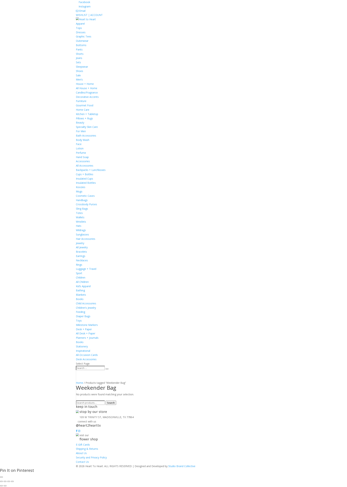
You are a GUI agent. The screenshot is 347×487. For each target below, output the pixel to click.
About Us (81, 453)
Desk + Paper (84, 329)
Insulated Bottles (86, 182)
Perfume (81, 152)
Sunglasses (82, 234)
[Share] (8, 481)
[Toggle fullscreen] (5, 481)
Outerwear (82, 40)
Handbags (82, 200)
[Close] (1, 477)
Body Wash (82, 140)
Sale (78, 75)
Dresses (80, 32)
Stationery (82, 346)
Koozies (80, 187)
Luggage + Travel (86, 269)
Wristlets (81, 221)
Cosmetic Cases (85, 195)
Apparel (80, 23)
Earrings (80, 256)
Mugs (79, 191)
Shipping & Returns (87, 448)
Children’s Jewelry (86, 307)
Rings (79, 264)
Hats (78, 225)
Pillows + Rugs (84, 118)
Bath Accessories (86, 135)
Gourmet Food (84, 105)
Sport (79, 273)
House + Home (85, 84)
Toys (79, 320)
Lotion (79, 148)
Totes (79, 213)
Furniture (81, 101)
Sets (78, 62)
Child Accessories (86, 303)
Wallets (80, 217)
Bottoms (81, 45)
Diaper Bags (83, 316)
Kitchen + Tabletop (87, 114)
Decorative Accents (87, 97)
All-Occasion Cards (87, 355)
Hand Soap (82, 157)
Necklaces (82, 260)
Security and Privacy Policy (91, 457)
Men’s (79, 79)
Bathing (80, 290)
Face (79, 144)
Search (111, 402)
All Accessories (84, 165)
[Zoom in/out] (1, 481)
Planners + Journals (87, 337)
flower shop (89, 439)
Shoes (79, 71)
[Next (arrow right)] (5, 485)
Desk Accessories (86, 359)
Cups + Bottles (84, 174)
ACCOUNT (96, 15)
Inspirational (83, 350)
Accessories (83, 161)
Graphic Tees (83, 36)
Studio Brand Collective (181, 466)
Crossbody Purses (86, 204)
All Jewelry (82, 247)
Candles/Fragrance (87, 92)
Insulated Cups (84, 178)
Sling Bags (82, 208)
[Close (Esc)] (12, 481)
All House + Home (86, 88)
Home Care (82, 109)
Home (79, 382)
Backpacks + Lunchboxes (91, 170)
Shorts (79, 54)
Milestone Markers (87, 325)
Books (79, 299)
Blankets (81, 294)
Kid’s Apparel (83, 286)
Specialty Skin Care (87, 127)
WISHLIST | (83, 15)
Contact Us (82, 461)
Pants (79, 49)
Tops (79, 28)
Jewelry (80, 243)
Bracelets (81, 251)
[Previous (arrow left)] (1, 485)
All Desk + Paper (85, 333)
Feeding (80, 312)
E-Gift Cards (83, 444)
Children (80, 277)
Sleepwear (82, 66)
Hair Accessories (85, 239)
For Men (81, 131)
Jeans (79, 58)
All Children (82, 282)
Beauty (80, 122)
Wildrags (81, 230)
